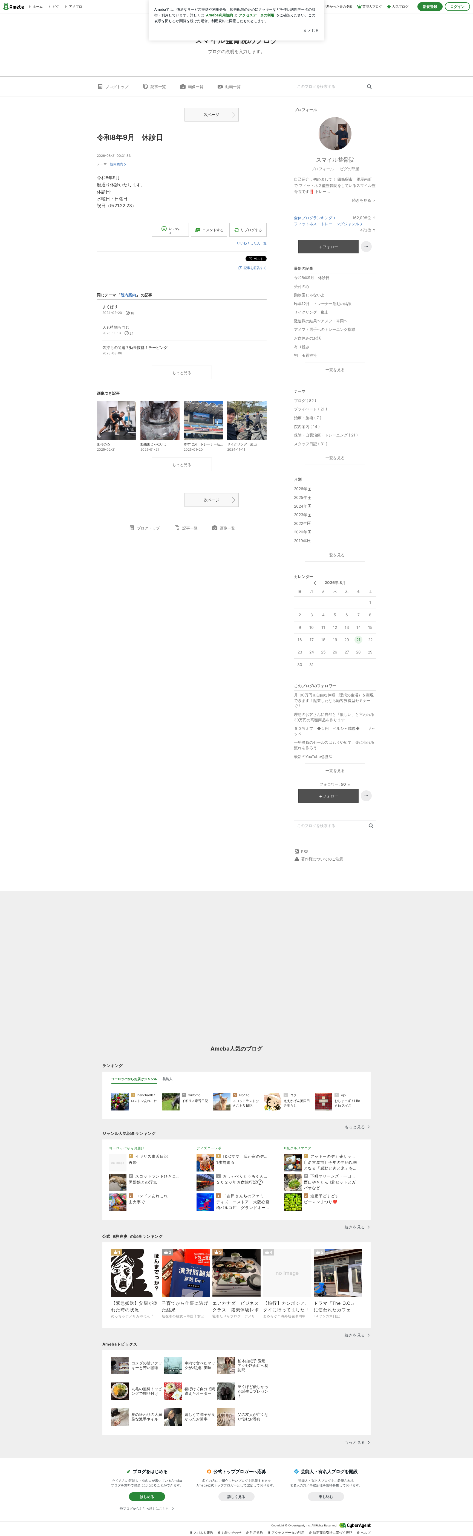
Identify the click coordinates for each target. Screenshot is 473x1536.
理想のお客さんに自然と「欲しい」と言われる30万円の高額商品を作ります (334, 717)
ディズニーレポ (209, 1148)
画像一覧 (195, 86)
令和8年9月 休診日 (130, 137)
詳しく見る (236, 1496)
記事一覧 (158, 86)
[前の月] (314, 583)
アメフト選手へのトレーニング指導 (324, 329)
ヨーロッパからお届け (127, 1148)
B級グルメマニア (298, 1148)
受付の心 (301, 286)
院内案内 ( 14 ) (307, 426)
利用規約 (256, 1533)
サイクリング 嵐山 (311, 312)
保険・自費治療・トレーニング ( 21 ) (326, 435)
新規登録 (430, 6)
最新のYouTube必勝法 (313, 756)
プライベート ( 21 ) (310, 409)
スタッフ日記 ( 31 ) (310, 443)
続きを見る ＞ (364, 200)
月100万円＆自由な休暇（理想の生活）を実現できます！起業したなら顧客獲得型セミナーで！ (334, 700)
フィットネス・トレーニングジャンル (326, 223)
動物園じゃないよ (309, 295)
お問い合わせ (231, 1533)
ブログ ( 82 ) (305, 400)
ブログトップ (116, 86)
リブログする (251, 230)
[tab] (134, 1079)
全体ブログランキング (313, 217)
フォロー (330, 246)
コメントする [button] (213, 230)
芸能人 (167, 1079)
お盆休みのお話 (307, 338)
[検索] (369, 87)
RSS (304, 851)
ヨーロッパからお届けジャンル (134, 1079)
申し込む (326, 1496)
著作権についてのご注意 (322, 859)
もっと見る (181, 372)
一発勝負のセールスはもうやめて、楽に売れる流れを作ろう (334, 745)
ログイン (457, 6)
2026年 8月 (335, 582)
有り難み (301, 347)
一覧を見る (335, 369)
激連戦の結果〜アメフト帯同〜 (321, 321)
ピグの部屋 (349, 168)
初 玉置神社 (305, 355)
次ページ (211, 114)
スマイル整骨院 (335, 160)
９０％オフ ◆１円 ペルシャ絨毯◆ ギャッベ (334, 731)
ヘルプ (366, 1533)
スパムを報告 (203, 1533)
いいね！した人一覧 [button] (252, 243)
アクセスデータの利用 (288, 1533)
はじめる (147, 1496)
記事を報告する (255, 268)
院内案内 (116, 164)
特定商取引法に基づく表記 (332, 1533)
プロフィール (322, 168)
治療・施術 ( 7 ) (307, 417)
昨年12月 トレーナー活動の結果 (323, 303)
